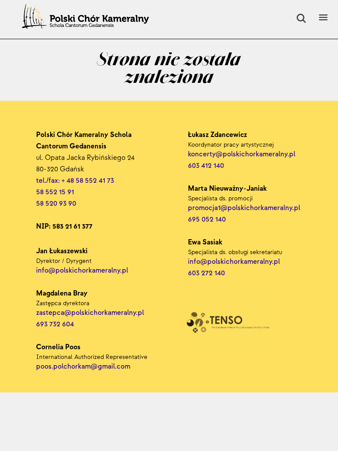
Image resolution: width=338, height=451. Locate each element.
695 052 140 (207, 219)
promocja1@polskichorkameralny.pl (244, 208)
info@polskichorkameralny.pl (235, 262)
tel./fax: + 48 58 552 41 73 (75, 181)
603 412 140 (206, 166)
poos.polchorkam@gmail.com (83, 366)
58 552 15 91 (55, 192)
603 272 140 (207, 273)
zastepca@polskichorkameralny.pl (90, 313)
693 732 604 (55, 324)
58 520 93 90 (56, 204)
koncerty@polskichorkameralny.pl (242, 154)
